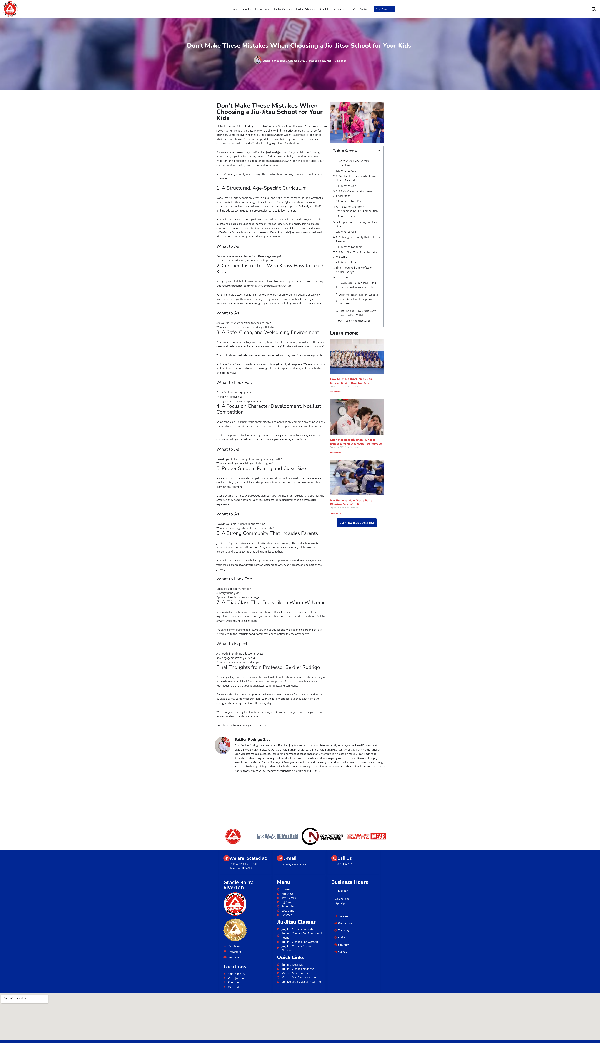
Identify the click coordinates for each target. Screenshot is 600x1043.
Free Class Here (384, 9)
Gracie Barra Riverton (238, 885)
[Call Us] (334, 858)
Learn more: (344, 277)
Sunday (342, 952)
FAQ (353, 9)
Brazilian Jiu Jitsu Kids (319, 60)
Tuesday (343, 916)
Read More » (335, 391)
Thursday (343, 930)
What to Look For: (351, 201)
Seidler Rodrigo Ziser (274, 60)
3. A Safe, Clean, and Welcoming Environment (354, 193)
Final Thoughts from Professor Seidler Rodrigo (354, 270)
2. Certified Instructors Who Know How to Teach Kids (356, 178)
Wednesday (345, 923)
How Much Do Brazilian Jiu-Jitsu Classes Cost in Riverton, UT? (357, 285)
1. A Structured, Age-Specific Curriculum (352, 163)
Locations (234, 966)
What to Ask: (348, 170)
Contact (364, 9)
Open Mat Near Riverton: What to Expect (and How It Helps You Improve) (358, 299)
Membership (340, 9)
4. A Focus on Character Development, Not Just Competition (357, 209)
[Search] (593, 9)
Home (235, 9)
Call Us (345, 858)
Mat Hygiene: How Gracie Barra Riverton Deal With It (358, 313)
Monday (343, 891)
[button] (250, 9)
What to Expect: (350, 262)
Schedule (324, 9)
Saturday (343, 944)
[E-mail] (280, 858)
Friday (342, 937)
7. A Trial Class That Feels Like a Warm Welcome (358, 254)
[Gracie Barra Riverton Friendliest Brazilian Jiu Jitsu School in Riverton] (10, 9)
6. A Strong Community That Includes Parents (358, 239)
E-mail (289, 858)
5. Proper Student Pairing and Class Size (357, 224)
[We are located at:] (226, 858)
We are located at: (248, 858)
